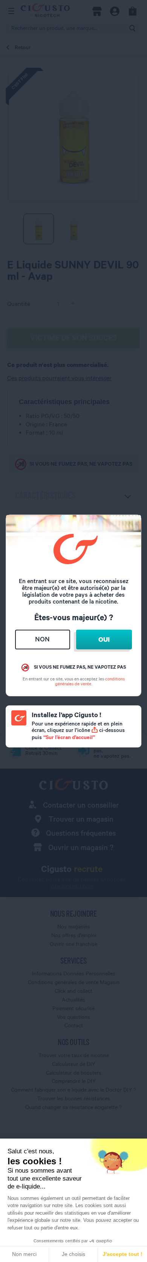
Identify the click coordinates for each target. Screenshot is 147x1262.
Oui (103, 639)
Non (42, 639)
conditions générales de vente (90, 681)
